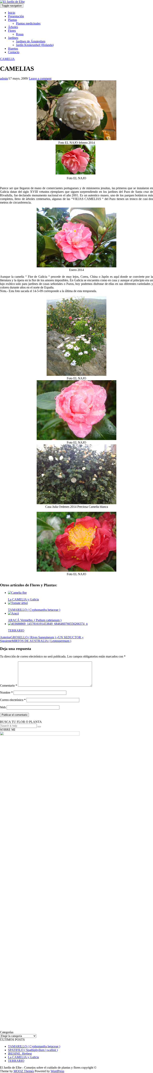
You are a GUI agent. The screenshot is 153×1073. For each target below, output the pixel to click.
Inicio (11, 12)
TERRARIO (16, 1060)
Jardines (13, 37)
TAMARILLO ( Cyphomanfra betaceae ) (34, 1046)
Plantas (12, 20)
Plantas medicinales (28, 23)
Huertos (13, 48)
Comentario (8, 685)
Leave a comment (40, 78)
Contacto (13, 52)
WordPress (57, 1071)
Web (3, 707)
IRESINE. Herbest (20, 1053)
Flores (12, 30)
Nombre (6, 692)
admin (4, 78)
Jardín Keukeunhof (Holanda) (35, 45)
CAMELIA (7, 59)
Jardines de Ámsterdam (30, 41)
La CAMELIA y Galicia (23, 1057)
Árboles (13, 27)
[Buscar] (39, 726)
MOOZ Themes (24, 1071)
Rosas (20, 34)
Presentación (16, 16)
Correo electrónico (13, 700)
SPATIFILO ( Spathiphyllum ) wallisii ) (33, 1050)
